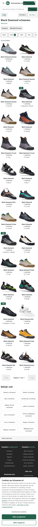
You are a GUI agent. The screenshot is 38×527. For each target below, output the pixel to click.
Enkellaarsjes (9, 463)
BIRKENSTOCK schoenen (28, 430)
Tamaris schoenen (9, 392)
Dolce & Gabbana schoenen (29, 415)
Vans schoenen (9, 399)
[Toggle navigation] (3, 3)
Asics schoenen (9, 415)
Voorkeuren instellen (19, 512)
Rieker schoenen (28, 392)
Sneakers (9, 451)
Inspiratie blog (28, 475)
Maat (4, 35)
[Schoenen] (4, 15)
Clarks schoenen (28, 457)
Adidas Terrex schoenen (9, 406)
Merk (12, 35)
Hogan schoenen (28, 422)
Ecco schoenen (28, 463)
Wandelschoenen (16, 28)
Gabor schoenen (28, 466)
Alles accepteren (19, 517)
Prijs (29, 35)
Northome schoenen (28, 399)
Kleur (22, 35)
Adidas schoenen (28, 454)
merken (32, 447)
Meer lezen (4, 23)
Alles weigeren (19, 523)
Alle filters (32, 15)
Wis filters (22, 15)
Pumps (9, 460)
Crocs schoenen (9, 422)
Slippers (9, 457)
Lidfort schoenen (28, 406)
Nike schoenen (28, 451)
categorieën (13, 447)
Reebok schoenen (9, 430)
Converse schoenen (28, 460)
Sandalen (9, 454)
